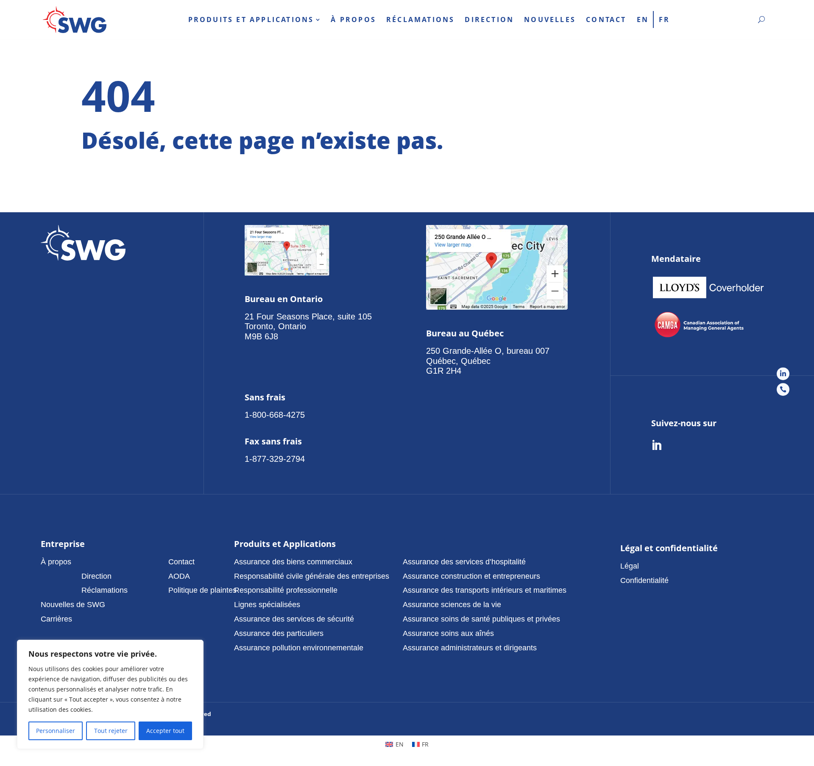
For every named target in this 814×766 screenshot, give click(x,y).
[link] (74, 19)
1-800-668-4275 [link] (275, 414)
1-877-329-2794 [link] (275, 458)
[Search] (761, 19)
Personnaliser (55, 731)
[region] (110, 694)
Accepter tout (165, 731)
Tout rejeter (111, 731)
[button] (104, 562)
